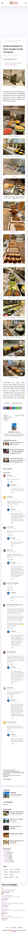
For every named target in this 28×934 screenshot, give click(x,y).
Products (6, 874)
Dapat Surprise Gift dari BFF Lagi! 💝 (16, 841)
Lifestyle (6, 871)
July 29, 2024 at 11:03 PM (15, 701)
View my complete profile (15, 795)
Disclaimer (20, 927)
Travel (17, 877)
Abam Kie (9, 550)
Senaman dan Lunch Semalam (16, 827)
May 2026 (7, 856)
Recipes (11, 874)
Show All (4, 920)
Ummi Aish (10, 527)
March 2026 (8, 859)
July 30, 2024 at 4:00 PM (12, 723)
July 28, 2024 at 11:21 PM (15, 539)
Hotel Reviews (10, 40)
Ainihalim (10, 497)
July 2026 (7, 854)
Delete (12, 481)
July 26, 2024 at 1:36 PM (11, 528)
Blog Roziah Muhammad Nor (9, 889)
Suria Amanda (11, 722)
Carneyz (5, 55)
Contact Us (13, 927)
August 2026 (8, 852)
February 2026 (8, 860)
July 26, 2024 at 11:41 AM (11, 498)
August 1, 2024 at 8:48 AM (16, 736)
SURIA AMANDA (5, 909)
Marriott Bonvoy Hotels (17, 403)
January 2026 (8, 862)
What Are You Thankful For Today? (16, 820)
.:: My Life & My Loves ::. (7, 895)
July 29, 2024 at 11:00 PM (15, 632)
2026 (6, 851)
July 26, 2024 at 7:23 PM (11, 584)
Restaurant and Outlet (8, 877)
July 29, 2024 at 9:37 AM (11, 689)
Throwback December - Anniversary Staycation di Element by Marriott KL (17, 460)
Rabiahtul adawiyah (12, 583)
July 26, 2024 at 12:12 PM (15, 486)
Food (11, 869)
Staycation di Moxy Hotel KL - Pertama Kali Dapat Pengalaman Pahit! (17, 451)
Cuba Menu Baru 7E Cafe (8, 891)
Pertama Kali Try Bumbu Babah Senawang (12, 917)
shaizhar (9, 475)
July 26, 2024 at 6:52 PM (11, 551)
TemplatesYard (14, 930)
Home (5, 40)
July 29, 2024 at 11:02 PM (15, 668)
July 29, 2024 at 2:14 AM (11, 606)
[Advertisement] (14, 21)
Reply (8, 481)
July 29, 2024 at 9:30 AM (11, 653)
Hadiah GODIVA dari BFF (16, 833)
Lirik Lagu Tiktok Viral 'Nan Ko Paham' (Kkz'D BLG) (17, 812)
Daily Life (6, 869)
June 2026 (7, 855)
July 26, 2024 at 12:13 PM (15, 510)
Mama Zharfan (11, 652)
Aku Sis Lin (4, 902)
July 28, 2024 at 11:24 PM (15, 563)
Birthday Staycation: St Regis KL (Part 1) (16, 443)
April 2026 (7, 858)
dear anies (10, 687)
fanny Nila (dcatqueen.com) (15, 604)
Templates (14, 931)
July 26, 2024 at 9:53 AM (11, 476)
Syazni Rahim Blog (6, 916)
